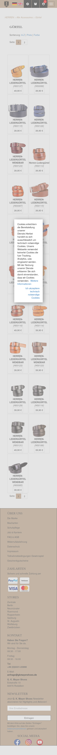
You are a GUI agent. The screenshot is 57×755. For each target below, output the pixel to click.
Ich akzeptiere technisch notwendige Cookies (32, 293)
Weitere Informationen (27, 282)
